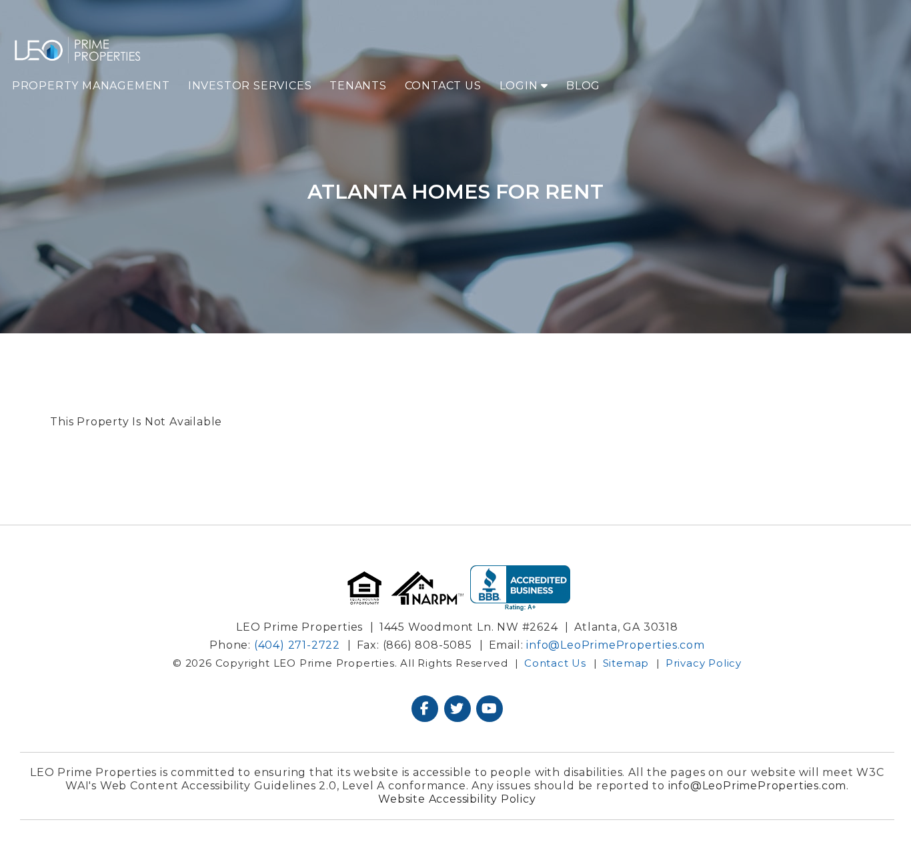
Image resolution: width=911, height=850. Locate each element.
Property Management (91, 85)
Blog (583, 85)
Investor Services (250, 85)
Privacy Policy (704, 663)
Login (521, 85)
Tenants (358, 85)
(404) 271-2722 (297, 645)
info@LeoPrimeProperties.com (615, 645)
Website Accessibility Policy (457, 799)
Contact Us (443, 85)
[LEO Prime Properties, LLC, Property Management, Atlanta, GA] (520, 588)
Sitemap (626, 663)
